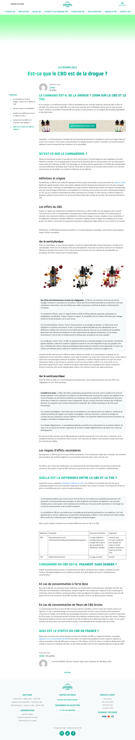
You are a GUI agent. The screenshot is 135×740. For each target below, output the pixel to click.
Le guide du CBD (107, 708)
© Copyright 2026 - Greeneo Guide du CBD (67, 728)
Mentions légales (27, 714)
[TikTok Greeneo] (67, 733)
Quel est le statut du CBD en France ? (23, 128)
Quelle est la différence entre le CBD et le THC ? (23, 115)
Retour (67, 673)
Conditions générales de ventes (27, 717)
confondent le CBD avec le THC (72, 483)
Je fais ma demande (67, 710)
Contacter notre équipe (67, 700)
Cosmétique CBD (77, 12)
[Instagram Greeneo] (61, 733)
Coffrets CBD (125, 12)
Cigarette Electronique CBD (56, 12)
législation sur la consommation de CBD (53, 639)
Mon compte (107, 699)
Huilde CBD (36, 12)
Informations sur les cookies (27, 721)
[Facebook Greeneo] (73, 733)
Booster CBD (24, 12)
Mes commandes (107, 702)
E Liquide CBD (9, 12)
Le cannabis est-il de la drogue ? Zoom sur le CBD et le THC (24, 101)
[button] (41, 276)
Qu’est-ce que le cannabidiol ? (24, 108)
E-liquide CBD (17, 699)
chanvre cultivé (119, 183)
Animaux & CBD (110, 12)
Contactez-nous (17, 4)
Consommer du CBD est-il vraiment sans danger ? (22, 121)
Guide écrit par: (55, 85)
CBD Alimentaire (94, 12)
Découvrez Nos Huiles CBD (82, 126)
